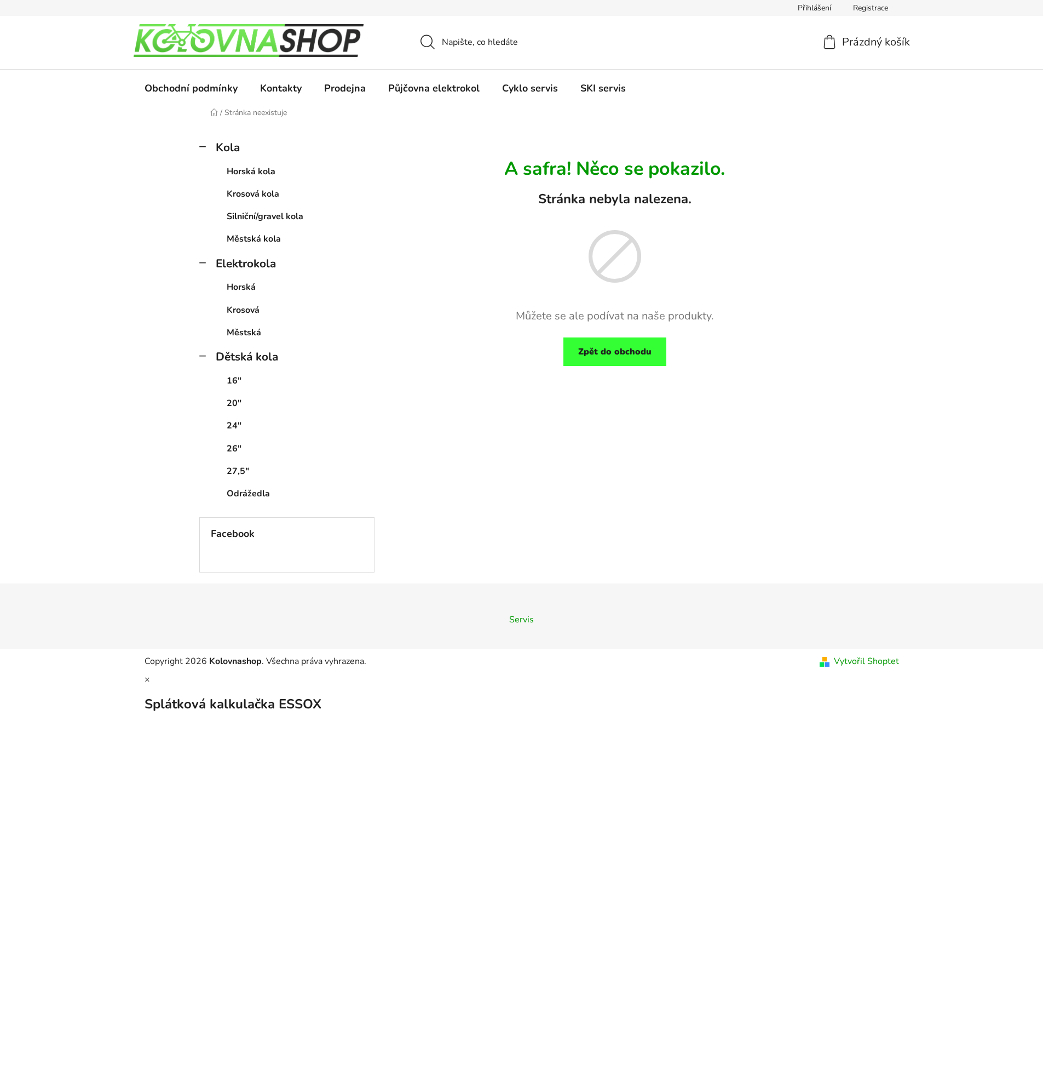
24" (234, 426)
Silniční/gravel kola (265, 216)
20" (234, 403)
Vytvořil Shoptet (866, 661)
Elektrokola (246, 263)
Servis (521, 620)
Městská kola (254, 239)
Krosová (243, 310)
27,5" (238, 471)
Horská (241, 287)
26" (234, 449)
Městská (244, 333)
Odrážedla (248, 494)
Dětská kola (247, 356)
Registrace (870, 8)
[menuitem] (191, 88)
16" (234, 381)
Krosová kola (253, 194)
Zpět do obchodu (615, 352)
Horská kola (251, 171)
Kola (228, 147)
